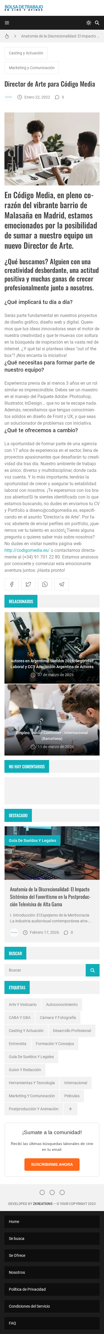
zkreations (42, 1204)
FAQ (12, 1323)
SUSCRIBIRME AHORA (52, 1164)
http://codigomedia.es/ (27, 550)
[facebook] (11, 584)
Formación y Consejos (55, 1043)
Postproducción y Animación (34, 1109)
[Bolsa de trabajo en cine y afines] (8, 97)
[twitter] (28, 584)
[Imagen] (52, 853)
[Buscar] (97, 22)
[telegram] (61, 584)
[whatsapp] (45, 584)
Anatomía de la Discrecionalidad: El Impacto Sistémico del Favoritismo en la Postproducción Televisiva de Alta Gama (60, 36)
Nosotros (17, 1272)
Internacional (75, 1083)
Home (14, 1221)
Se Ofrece (17, 1255)
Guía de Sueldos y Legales (32, 840)
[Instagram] (42, 1192)
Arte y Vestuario (23, 1004)
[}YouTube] (62, 1192)
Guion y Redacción (25, 1070)
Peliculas (72, 1096)
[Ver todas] (70, 1109)
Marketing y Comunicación (32, 68)
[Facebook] (52, 1192)
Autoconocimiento (62, 1004)
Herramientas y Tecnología (32, 1083)
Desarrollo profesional (72, 1030)
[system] (88, 22)
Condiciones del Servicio (29, 1306)
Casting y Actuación (26, 53)
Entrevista (17, 1043)
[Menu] (6, 22)
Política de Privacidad (27, 1289)
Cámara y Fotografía (58, 1017)
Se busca (16, 1238)
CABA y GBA (20, 1017)
